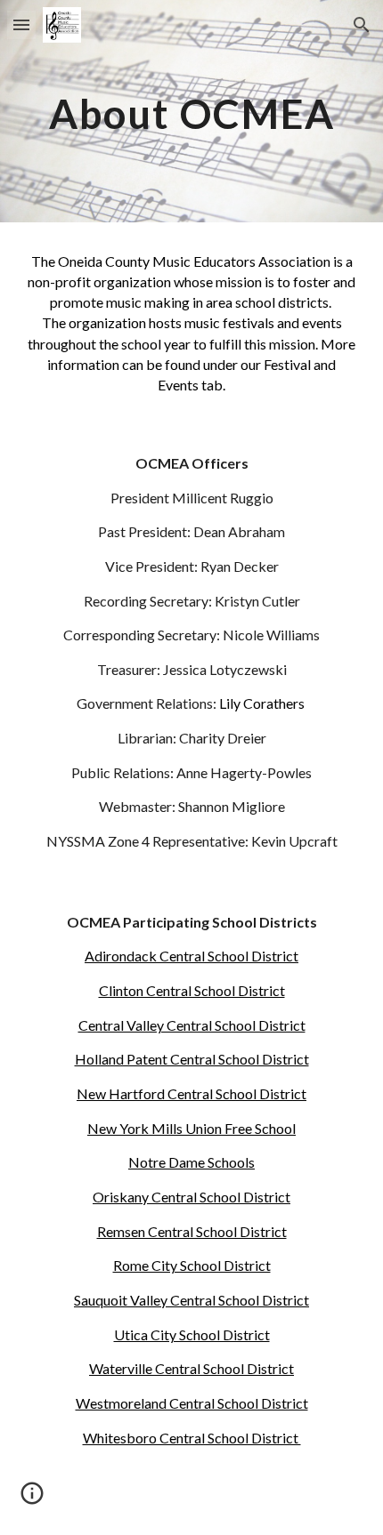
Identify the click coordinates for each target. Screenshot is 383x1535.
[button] (21, 24)
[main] (192, 110)
